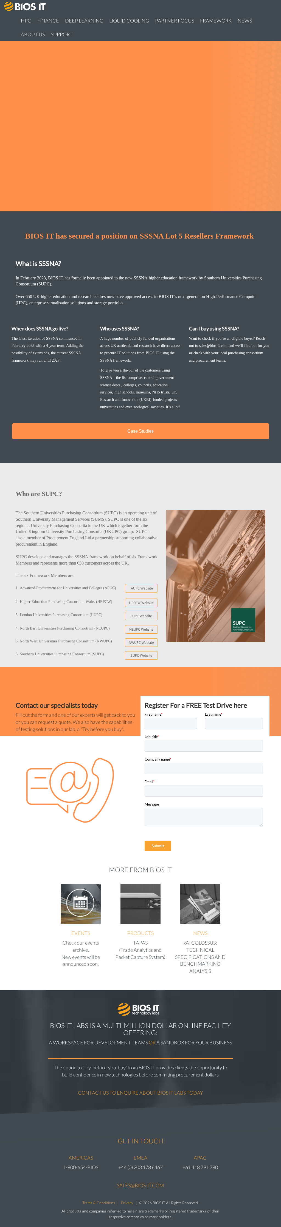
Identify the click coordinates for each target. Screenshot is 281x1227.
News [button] (245, 21)
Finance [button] (48, 21)
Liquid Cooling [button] (129, 21)
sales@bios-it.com (140, 1185)
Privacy (127, 1202)
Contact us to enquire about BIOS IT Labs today (140, 1093)
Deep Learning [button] (84, 21)
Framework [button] (216, 21)
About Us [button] (33, 34)
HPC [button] (26, 21)
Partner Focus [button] (174, 21)
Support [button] (62, 34)
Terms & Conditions (98, 1202)
